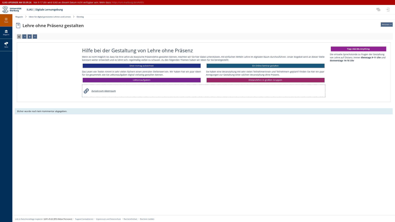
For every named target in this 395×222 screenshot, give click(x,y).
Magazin (19, 16)
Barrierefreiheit (130, 219)
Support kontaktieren (84, 219)
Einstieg (80, 16)
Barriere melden (147, 219)
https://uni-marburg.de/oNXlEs (128, 2)
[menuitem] (378, 9)
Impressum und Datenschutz (108, 219)
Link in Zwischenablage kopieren (29, 219)
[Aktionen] (35, 36)
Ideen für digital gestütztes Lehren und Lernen (50, 16)
